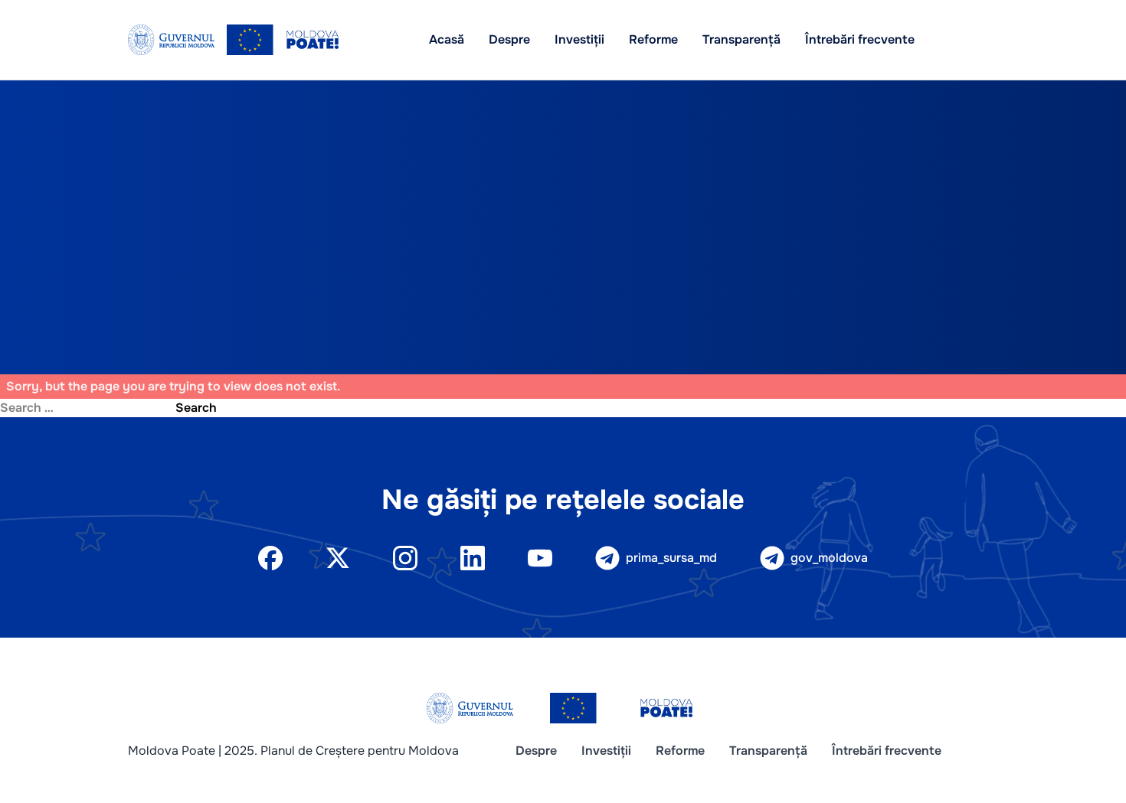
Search (196, 408)
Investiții (579, 39)
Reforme (653, 39)
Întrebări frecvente (860, 39)
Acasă (446, 39)
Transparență (741, 39)
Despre (509, 39)
